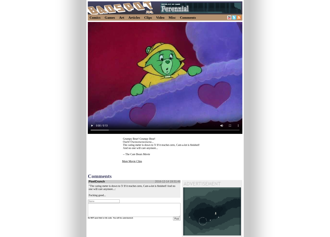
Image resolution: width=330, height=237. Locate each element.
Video (160, 17)
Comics (95, 17)
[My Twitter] (234, 18)
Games (110, 17)
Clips (148, 17)
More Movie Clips (132, 161)
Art (121, 17)
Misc (172, 17)
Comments (188, 17)
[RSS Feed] (239, 18)
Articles (134, 17)
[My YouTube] (229, 18)
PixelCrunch (97, 181)
